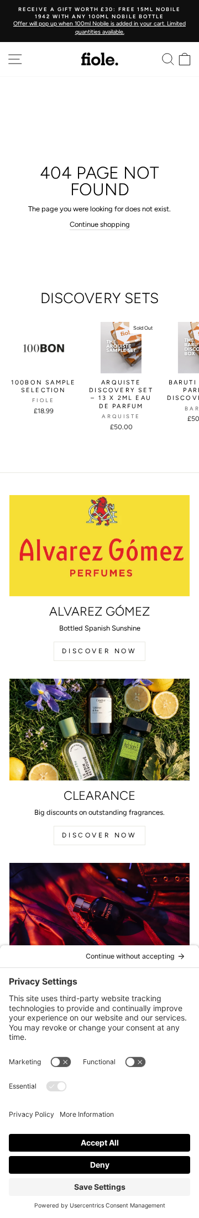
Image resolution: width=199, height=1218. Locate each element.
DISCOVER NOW (99, 651)
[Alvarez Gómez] (99, 545)
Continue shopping (100, 224)
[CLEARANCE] (99, 729)
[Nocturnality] (99, 913)
